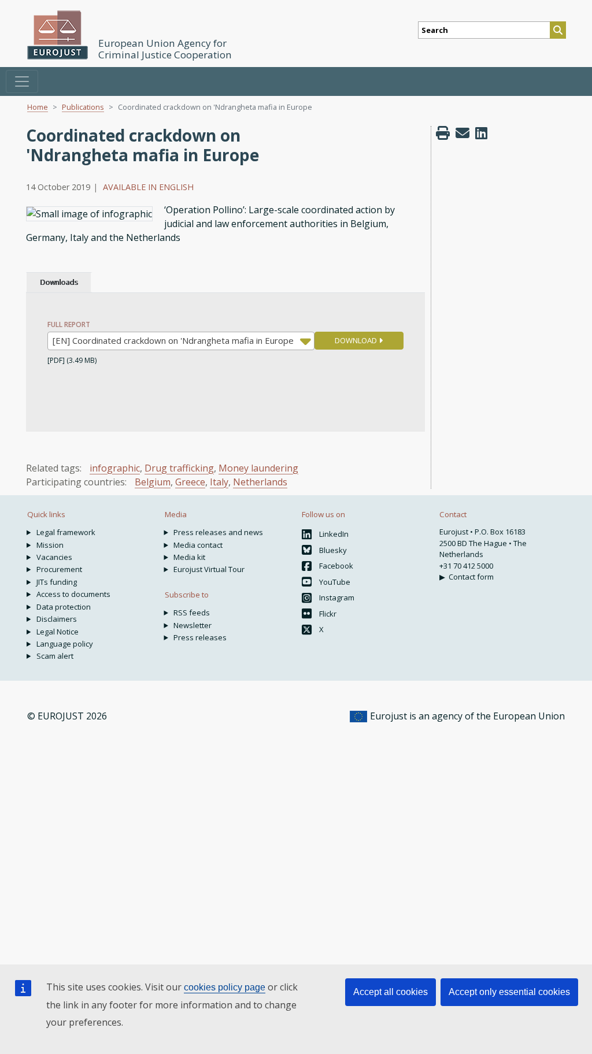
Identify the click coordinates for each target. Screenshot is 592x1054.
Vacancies (54, 557)
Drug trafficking (179, 468)
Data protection (63, 607)
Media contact (198, 545)
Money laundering (258, 468)
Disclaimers (56, 619)
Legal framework (65, 532)
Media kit (189, 557)
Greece (190, 482)
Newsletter (192, 625)
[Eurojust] (58, 35)
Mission (50, 545)
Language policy (64, 644)
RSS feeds (191, 612)
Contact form (471, 576)
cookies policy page (224, 987)
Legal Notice (57, 631)
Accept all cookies (390, 992)
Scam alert (54, 656)
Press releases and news (218, 532)
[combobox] (180, 341)
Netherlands (260, 482)
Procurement (59, 569)
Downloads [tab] (58, 282)
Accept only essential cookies (509, 992)
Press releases (200, 637)
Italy (219, 482)
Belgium (153, 482)
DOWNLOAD (357, 340)
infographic (115, 468)
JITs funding (56, 582)
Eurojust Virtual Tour (209, 569)
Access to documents (73, 594)
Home (37, 107)
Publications (83, 107)
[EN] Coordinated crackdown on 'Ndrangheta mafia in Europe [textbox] (173, 340)
